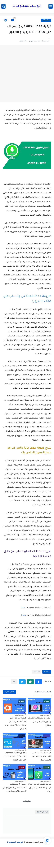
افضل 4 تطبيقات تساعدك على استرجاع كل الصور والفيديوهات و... (14, 788)
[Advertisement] (27, 74)
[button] (38, 681)
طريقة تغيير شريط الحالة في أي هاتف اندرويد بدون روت (39, 788)
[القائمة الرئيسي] (50, 6)
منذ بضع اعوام (44, 715)
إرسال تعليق (42, 812)
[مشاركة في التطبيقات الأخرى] (14, 681)
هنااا (23, 608)
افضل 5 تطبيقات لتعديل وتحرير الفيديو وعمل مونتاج (39, 721)
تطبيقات (46, 20)
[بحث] (3, 6)
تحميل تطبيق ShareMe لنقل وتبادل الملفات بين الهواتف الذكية (15, 756)
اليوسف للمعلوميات (27, 6)
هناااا (23, 615)
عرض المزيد (9, 692)
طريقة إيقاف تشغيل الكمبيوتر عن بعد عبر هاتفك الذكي (41, 756)
